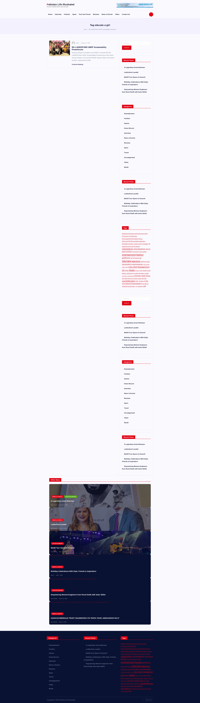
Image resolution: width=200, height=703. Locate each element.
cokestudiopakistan (139, 249)
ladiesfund (136, 261)
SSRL (137, 281)
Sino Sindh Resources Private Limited (131, 278)
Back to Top (149, 700)
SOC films (144, 278)
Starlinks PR (142, 281)
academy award (138, 243)
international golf (137, 258)
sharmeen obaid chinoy (142, 276)
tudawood (140, 286)
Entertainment (129, 113)
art (149, 243)
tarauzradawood (136, 283)
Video (117, 14)
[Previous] (147, 480)
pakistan (124, 273)
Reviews (96, 14)
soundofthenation (128, 281)
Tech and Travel (84, 14)
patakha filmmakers (139, 273)
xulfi (144, 286)
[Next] (149, 480)
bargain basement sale (128, 246)
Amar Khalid (54, 505)
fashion (139, 255)
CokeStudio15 (127, 249)
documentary (135, 251)
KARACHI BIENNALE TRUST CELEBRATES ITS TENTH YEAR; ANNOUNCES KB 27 (85, 618)
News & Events (107, 14)
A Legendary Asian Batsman (134, 67)
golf (132, 258)
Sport (74, 14)
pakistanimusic (130, 273)
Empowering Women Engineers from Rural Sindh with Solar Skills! (78, 595)
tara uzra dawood (137, 686)
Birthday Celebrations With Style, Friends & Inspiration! (73, 571)
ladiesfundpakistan (137, 264)
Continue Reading (78, 64)
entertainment (129, 255)
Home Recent (129, 128)
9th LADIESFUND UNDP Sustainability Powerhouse (102, 29)
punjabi (147, 273)
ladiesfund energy (145, 261)
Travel (126, 152)
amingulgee (145, 243)
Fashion (67, 14)
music (132, 270)
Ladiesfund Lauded (131, 72)
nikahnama (137, 270)
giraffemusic (126, 258)
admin (77, 43)
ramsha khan (150, 678)
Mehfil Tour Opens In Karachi (134, 77)
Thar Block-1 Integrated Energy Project (141, 688)
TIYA (136, 286)
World (126, 167)
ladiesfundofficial (127, 264)
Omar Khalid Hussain (145, 270)
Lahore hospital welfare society (127, 672)
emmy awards (142, 251)
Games (126, 123)
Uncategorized (129, 157)
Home (50, 14)
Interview (58, 14)
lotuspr (127, 270)
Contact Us (126, 14)
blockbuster (137, 246)
